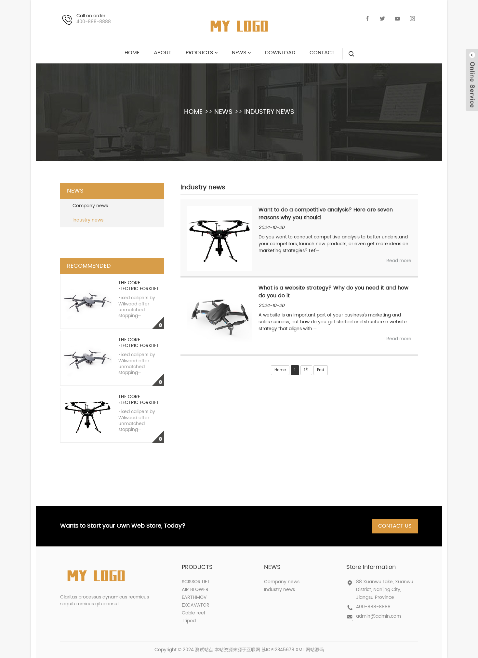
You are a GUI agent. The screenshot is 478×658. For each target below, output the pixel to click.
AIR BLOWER (195, 589)
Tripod (189, 620)
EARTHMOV (194, 597)
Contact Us (394, 526)
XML (300, 649)
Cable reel (193, 613)
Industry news (269, 112)
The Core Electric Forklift (138, 285)
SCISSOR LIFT (196, 581)
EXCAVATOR (195, 605)
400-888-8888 (373, 607)
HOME (193, 112)
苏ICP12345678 (277, 649)
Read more (398, 260)
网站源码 (315, 649)
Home (280, 370)
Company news (90, 205)
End (320, 370)
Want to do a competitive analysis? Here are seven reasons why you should (326, 214)
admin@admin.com (378, 616)
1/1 (306, 370)
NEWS (223, 112)
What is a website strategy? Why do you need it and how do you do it (333, 292)
